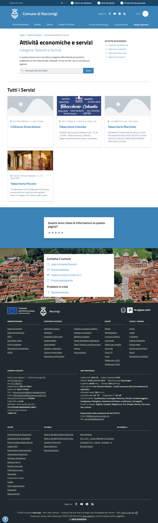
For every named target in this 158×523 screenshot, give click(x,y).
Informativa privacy (15, 470)
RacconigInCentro (51, 450)
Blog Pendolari (86, 434)
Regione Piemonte (16, 3)
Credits (10, 481)
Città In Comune (127, 512)
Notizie (107, 328)
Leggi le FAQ (12, 446)
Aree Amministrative (15, 332)
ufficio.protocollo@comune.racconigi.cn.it (29, 395)
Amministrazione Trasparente (19, 434)
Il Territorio (133, 336)
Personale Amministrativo (18, 348)
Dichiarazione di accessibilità (18, 438)
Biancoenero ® (89, 516)
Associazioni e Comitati (138, 356)
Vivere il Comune (34, 34)
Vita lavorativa (80, 352)
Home (22, 34)
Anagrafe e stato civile (53, 336)
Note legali (11, 474)
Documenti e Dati (14, 340)
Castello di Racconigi (52, 442)
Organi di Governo (14, 328)
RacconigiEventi (50, 446)
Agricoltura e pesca (51, 328)
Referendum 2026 (112, 364)
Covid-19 (108, 352)
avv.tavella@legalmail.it (94, 419)
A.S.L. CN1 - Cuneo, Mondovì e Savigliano (97, 438)
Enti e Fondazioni (14, 344)
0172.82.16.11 (16, 380)
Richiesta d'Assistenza (16, 458)
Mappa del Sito (13, 493)
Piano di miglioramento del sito (20, 442)
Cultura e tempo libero (53, 352)
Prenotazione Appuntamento (19, 450)
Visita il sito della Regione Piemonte (58, 434)
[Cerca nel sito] (145, 14)
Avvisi (107, 356)
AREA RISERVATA (79, 519)
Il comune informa (112, 336)
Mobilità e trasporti (81, 336)
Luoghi (132, 332)
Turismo (77, 348)
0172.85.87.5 (16, 383)
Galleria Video (134, 344)
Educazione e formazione (54, 356)
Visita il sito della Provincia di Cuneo (58, 438)
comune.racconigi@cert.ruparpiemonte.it (29, 392)
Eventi (132, 328)
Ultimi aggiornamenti (16, 485)
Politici (10, 352)
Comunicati (109, 340)
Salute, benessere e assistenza (86, 340)
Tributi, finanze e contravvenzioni (87, 344)
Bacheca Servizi (13, 462)
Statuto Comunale (14, 466)
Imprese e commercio (82, 332)
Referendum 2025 (112, 360)
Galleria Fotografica (137, 340)
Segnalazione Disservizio (17, 454)
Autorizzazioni (49, 344)
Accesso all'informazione (99, 24)
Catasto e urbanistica (52, 348)
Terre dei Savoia (86, 446)
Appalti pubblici (50, 340)
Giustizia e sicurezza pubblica (85, 328)
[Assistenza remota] (136, 512)
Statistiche (11, 489)
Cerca (88, 70)
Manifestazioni (111, 332)
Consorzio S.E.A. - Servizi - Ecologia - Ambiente (99, 442)
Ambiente (48, 332)
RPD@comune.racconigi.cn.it (97, 416)
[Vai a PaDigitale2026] (135, 310)
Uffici (9, 336)
